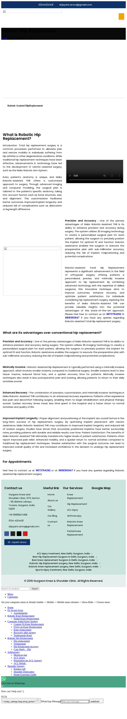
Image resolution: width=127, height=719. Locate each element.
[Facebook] (6, 533)
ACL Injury (19, 657)
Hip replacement (22, 641)
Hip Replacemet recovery (26, 646)
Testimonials (20, 643)
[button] (121, 16)
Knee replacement (22, 630)
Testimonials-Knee (23, 635)
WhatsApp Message (51, 701)
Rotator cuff (19, 669)
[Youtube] (25, 533)
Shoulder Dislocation (24, 671)
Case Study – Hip (22, 649)
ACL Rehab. (20, 663)
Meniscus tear (20, 655)
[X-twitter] (19, 533)
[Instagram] (13, 533)
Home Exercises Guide (25, 674)
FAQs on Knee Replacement (28, 627)
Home (4, 38)
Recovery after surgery (25, 632)
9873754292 (113, 314)
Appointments (20, 613)
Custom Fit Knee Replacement (29, 624)
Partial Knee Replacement (26, 618)
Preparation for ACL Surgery (28, 660)
